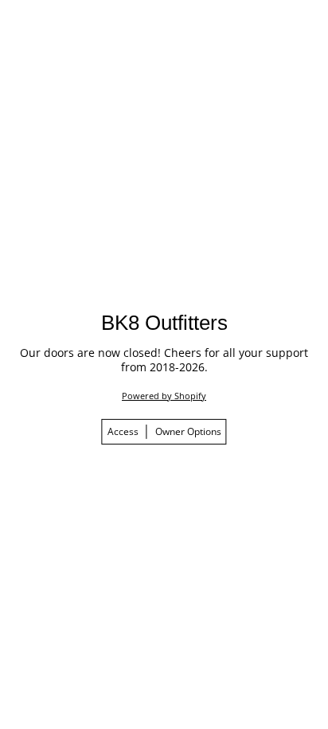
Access (123, 431)
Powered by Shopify (164, 396)
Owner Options (188, 431)
